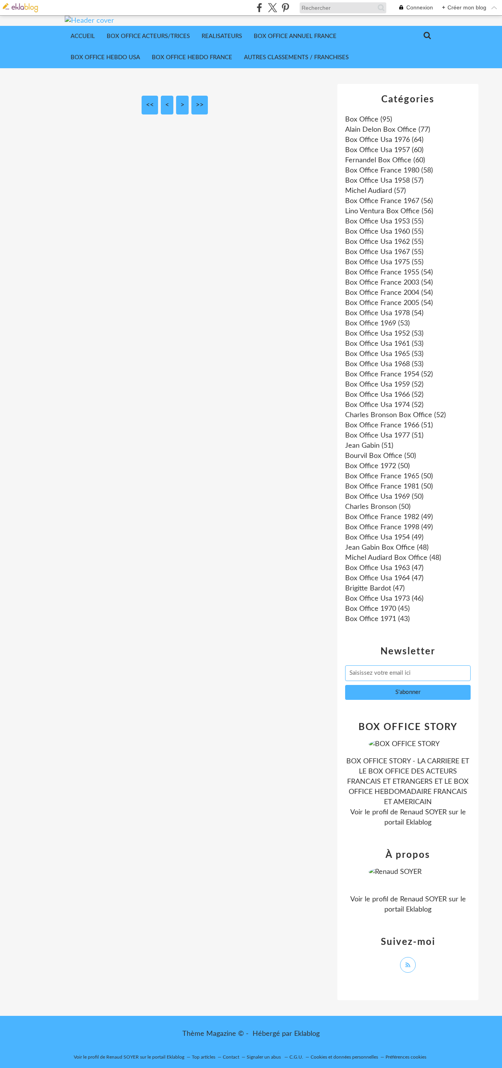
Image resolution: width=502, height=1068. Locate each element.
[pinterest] (285, 7)
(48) (387, 547)
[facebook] (259, 7)
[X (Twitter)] (272, 7)
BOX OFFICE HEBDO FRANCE (192, 57)
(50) (380, 456)
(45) (377, 608)
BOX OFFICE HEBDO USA (105, 57)
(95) (368, 119)
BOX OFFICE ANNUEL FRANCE (295, 36)
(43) (377, 619)
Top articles (203, 1057)
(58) (389, 170)
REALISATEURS (222, 36)
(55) (384, 221)
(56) (389, 201)
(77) (387, 129)
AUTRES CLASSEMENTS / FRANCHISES (296, 57)
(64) (384, 139)
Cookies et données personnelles (344, 1057)
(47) (384, 568)
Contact (231, 1057)
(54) (389, 272)
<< (150, 105)
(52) (389, 374)
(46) (384, 598)
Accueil (83, 36)
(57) (384, 180)
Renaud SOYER (423, 812)
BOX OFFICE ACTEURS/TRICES (148, 36)
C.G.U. (296, 1057)
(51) (389, 425)
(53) (377, 323)
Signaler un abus (264, 1057)
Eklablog (307, 1033)
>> (200, 105)
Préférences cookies (406, 1057)
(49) (389, 517)
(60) (384, 150)
